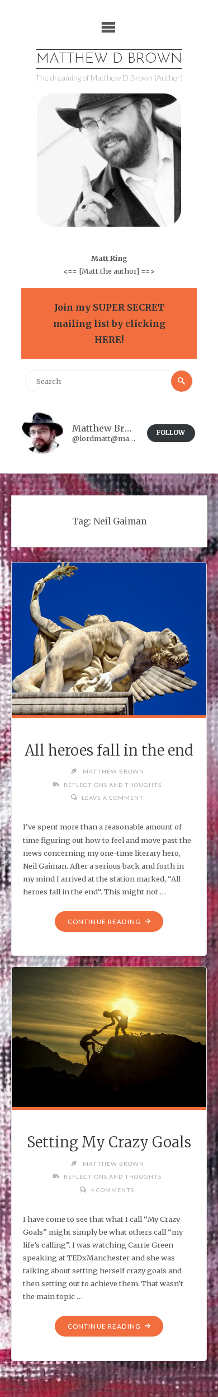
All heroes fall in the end (109, 751)
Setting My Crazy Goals (109, 1142)
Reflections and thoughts (113, 784)
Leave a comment (113, 797)
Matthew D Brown (109, 59)
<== (70, 270)
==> (148, 270)
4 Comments (112, 1190)
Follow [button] (171, 433)
